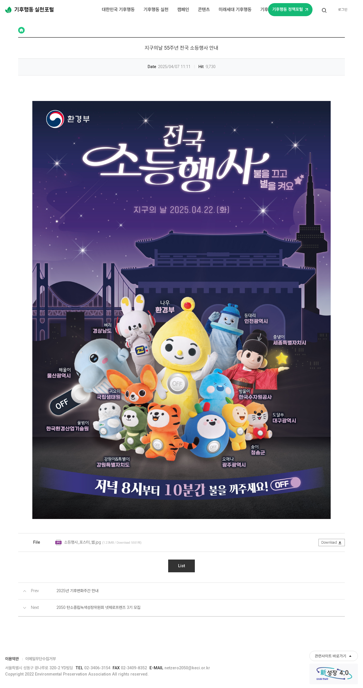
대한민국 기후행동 (118, 9)
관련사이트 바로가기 (330, 656)
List (181, 566)
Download (329, 542)
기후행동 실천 (155, 9)
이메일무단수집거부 (40, 659)
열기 (324, 13)
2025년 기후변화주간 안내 (77, 590)
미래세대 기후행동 (235, 9)
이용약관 (12, 659)
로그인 (342, 9)
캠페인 (183, 9)
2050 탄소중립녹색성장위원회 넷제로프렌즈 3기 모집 (98, 607)
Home (21, 30)
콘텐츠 (204, 9)
